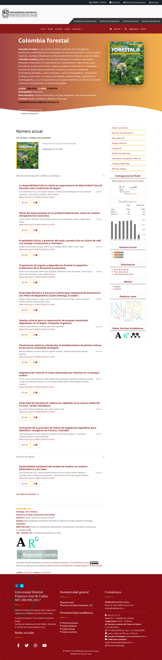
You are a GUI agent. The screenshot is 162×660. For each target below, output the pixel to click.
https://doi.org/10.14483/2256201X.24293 (37, 478)
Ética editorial (118, 138)
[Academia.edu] (21, 542)
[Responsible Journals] (37, 554)
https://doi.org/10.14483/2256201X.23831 (37, 249)
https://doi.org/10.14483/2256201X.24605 (37, 412)
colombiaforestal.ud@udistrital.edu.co (38, 102)
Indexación (117, 148)
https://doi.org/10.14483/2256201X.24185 (37, 357)
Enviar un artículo (120, 128)
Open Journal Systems (91, 651)
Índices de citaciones (121, 153)
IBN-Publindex (23, 527)
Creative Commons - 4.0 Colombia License (70, 562)
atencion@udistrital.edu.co (126, 636)
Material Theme (86, 654)
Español (117, 289)
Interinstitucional (131, 21)
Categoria (25, 530)
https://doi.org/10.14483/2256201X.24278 (37, 439)
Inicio (43, 29)
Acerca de (76, 29)
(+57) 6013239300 (114, 630)
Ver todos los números (26, 494)
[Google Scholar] (128, 220)
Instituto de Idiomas (151, 21)
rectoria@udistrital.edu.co (114, 608)
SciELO (19, 517)
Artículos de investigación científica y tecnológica (38, 175)
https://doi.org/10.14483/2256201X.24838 (37, 277)
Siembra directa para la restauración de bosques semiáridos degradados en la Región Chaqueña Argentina (53, 322)
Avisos (67, 29)
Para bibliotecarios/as (124, 274)
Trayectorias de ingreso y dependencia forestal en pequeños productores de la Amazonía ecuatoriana (53, 267)
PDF (26, 202)
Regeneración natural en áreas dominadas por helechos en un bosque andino (59, 374)
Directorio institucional (115, 646)
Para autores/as (121, 272)
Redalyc (20, 520)
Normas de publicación (122, 133)
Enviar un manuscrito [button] (29, 114)
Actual (50, 29)
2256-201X (32, 88)
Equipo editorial (119, 143)
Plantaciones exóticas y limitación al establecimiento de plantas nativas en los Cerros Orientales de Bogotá (60, 347)
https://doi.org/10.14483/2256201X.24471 (37, 387)
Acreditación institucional (85, 21)
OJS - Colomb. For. (24, 533)
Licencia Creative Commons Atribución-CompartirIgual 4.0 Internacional (70, 565)
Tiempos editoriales (121, 163)
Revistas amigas (119, 168)
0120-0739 (52, 88)
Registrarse (133, 29)
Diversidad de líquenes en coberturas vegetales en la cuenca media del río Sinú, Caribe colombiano (59, 404)
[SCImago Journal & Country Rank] (128, 180)
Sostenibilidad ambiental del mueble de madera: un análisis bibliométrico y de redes (53, 468)
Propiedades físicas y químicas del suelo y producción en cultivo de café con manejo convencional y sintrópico (60, 242)
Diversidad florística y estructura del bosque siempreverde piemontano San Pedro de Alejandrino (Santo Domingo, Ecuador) (60, 294)
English (117, 286)
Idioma (117, 29)
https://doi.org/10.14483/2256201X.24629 (37, 197)
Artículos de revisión (25, 456)
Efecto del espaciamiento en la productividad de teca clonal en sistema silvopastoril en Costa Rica (59, 214)
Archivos (58, 29)
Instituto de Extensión (110, 21)
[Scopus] (128, 189)
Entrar (143, 29)
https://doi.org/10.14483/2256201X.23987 (37, 304)
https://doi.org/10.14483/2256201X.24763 (37, 224)
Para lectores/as (121, 269)
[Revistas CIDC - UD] (109, 28)
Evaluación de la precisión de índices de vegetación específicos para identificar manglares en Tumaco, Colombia (57, 429)
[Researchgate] (33, 542)
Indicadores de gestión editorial (126, 158)
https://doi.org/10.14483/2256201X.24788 (37, 329)
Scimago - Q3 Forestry (26, 511)
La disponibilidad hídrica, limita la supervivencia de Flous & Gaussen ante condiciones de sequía (60, 187)
